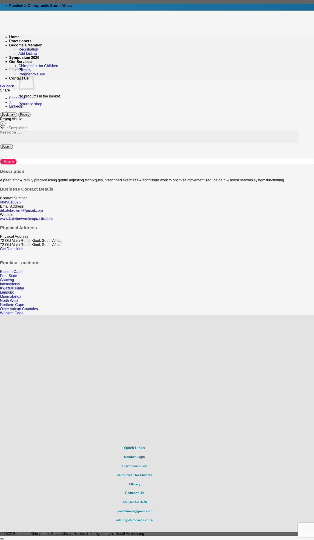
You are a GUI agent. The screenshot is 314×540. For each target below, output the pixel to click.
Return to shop (30, 104)
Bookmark (8, 114)
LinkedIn (16, 106)
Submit (6, 146)
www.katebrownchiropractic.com (26, 219)
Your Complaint (13, 128)
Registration (28, 49)
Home (14, 37)
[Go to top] (2, 539)
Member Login (134, 457)
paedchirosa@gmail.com (134, 511)
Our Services (20, 62)
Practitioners (20, 41)
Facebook (17, 98)
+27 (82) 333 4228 (135, 502)
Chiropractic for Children (38, 66)
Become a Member (25, 45)
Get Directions (11, 249)
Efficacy (24, 70)
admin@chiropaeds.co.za (134, 520)
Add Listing (27, 53)
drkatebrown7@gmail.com (21, 210)
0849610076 (10, 202)
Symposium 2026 (24, 58)
